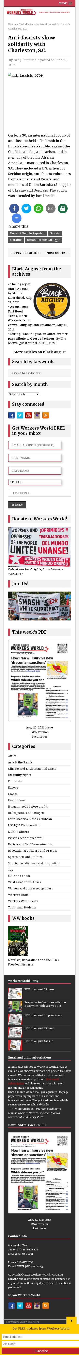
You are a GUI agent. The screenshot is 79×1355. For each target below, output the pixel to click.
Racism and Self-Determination (30, 844)
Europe (13, 787)
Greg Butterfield (27, 60)
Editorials (15, 781)
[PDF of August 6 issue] (15, 1048)
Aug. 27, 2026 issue (39, 727)
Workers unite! (19, 895)
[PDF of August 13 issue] (15, 1035)
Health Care (16, 800)
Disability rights (19, 775)
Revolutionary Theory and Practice (33, 850)
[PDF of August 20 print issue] (15, 1022)
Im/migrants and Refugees (26, 813)
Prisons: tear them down (25, 838)
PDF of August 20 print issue (43, 1015)
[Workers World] (39, 12)
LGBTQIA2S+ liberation (24, 825)
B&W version (39, 732)
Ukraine (16, 240)
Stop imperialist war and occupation (34, 863)
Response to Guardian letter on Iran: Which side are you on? (45, 1004)
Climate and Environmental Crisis (32, 769)
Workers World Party (23, 901)
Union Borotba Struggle (43, 240)
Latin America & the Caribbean (30, 819)
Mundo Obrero (18, 832)
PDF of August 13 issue (39, 1028)
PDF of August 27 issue (39, 989)
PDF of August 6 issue (38, 1041)
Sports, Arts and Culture (25, 857)
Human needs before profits (28, 806)
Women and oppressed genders (30, 888)
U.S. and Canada (19, 876)
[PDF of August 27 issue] (15, 996)
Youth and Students (22, 907)
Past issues (39, 736)
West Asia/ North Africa (24, 882)
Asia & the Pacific (20, 762)
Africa (12, 756)
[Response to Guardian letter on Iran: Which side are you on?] (15, 1009)
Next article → (58, 253)
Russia (55, 233)
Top (10, 869)
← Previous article (24, 253)
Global (12, 794)
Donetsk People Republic (27, 233)
